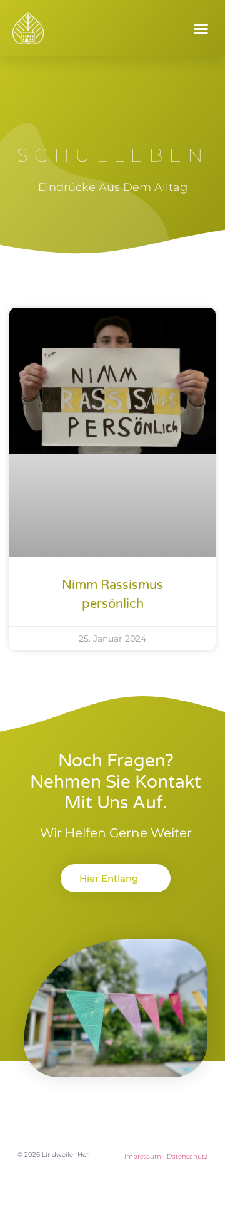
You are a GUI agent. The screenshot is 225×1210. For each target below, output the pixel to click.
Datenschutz (187, 1156)
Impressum (142, 1156)
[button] (201, 28)
